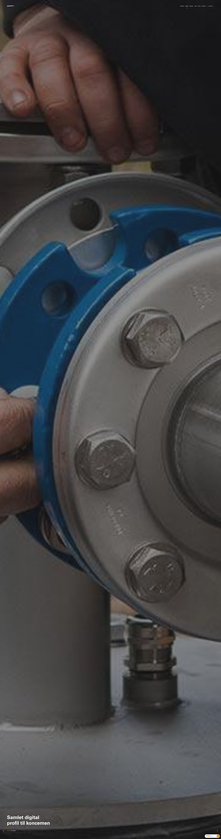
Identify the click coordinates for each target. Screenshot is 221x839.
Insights (191, 6)
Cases (186, 6)
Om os (199, 6)
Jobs (195, 6)
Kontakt (204, 6)
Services (182, 6)
